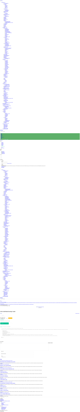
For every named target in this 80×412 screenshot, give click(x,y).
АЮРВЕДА (4, 2)
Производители (3, 409)
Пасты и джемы (5, 181)
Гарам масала (6, 72)
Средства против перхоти (8, 48)
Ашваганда (5, 185)
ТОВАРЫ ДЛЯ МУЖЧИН (74, 302)
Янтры (4, 259)
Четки (4, 258)
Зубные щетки (6, 46)
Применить (1, 159)
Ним (5, 175)
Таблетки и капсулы (6, 3)
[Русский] (3, 151)
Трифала (5, 17)
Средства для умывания (7, 199)
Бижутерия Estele (6, 264)
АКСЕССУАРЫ (4, 95)
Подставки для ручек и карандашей (9, 102)
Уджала (6, 180)
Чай (4, 227)
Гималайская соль (7, 73)
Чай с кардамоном (7, 234)
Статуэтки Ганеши (7, 257)
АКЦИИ (63, 302)
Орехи (4, 245)
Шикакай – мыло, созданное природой (5, 365)
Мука (4, 82)
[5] (41, 313)
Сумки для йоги (5, 276)
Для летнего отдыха (6, 263)
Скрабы (6, 33)
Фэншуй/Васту (5, 262)
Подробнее (1, 363)
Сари (4, 127)
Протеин (6, 107)
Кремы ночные (6, 30)
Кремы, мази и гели (6, 179)
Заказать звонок (2, 400)
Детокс (5, 188)
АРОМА (4, 83)
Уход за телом (5, 37)
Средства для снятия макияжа (8, 32)
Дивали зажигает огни (3, 386)
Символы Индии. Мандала (4, 372)
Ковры (6, 280)
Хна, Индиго (6, 51)
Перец (6, 237)
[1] (38, 313)
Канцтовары (5, 268)
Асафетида (6, 8)
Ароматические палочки (6, 251)
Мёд (4, 78)
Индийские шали (6, 267)
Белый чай (6, 61)
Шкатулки (6, 283)
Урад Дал (6, 244)
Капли (4, 12)
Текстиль (5, 117)
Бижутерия (5, 96)
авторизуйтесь (2, 319)
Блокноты (6, 270)
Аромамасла (5, 253)
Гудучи (5, 25)
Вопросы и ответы (3, 408)
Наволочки (6, 287)
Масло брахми (6, 10)
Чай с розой (6, 68)
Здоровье (5, 278)
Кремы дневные (7, 197)
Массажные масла (7, 39)
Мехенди (5, 224)
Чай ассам (6, 232)
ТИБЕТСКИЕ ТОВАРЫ (40, 302)
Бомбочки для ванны (7, 210)
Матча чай (6, 63)
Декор (4, 112)
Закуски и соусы (6, 242)
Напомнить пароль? (9, 163)
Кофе (5, 80)
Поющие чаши (5, 93)
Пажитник (6, 5)
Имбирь (6, 6)
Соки (5, 81)
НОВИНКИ (65, 302)
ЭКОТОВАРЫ (4, 103)
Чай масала (6, 65)
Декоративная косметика (6, 55)
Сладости (5, 75)
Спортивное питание (6, 106)
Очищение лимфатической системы (9, 22)
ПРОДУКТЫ (4, 59)
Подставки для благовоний (7, 86)
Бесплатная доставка (2, 302)
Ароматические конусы (6, 254)
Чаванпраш (5, 20)
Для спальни (5, 289)
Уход (4, 277)
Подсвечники (6, 114)
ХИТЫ (67, 302)
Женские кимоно (6, 293)
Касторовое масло (7, 177)
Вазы (5, 284)
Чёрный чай (6, 60)
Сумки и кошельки (6, 265)
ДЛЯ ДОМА (4, 111)
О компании (3, 404)
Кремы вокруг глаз (7, 198)
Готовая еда (5, 249)
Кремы (6, 207)
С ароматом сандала (7, 84)
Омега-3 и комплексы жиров (8, 275)
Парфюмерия (5, 57)
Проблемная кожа (7, 29)
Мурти (4, 90)
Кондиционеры (7, 49)
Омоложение (6, 28)
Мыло (6, 205)
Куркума (6, 69)
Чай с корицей (6, 66)
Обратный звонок (77, 313)
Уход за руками (5, 221)
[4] (40, 313)
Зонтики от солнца (6, 100)
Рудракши (5, 91)
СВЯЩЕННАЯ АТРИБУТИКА (6, 88)
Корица (6, 240)
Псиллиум (6, 173)
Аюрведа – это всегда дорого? (4, 390)
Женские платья (5, 292)
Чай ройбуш (6, 233)
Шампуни (6, 216)
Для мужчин (5, 23)
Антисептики (6, 58)
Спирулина (5, 184)
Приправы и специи (6, 236)
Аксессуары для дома (7, 113)
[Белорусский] (3, 153)
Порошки (5, 4)
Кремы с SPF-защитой (7, 31)
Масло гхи (5, 74)
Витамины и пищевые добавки (7, 105)
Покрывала (6, 285)
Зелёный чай (6, 228)
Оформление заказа (4, 407)
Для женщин (5, 191)
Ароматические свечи (6, 255)
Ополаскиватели (7, 212)
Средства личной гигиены (7, 225)
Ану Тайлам (6, 13)
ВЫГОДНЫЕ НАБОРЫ (5, 296)
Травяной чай (6, 229)
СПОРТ (3, 272)
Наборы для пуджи (6, 94)
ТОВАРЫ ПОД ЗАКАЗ (54, 302)
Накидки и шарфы (6, 128)
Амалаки (6, 171)
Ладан (4, 87)
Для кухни (5, 122)
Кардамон (6, 71)
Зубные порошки (7, 44)
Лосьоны (6, 40)
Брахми (5, 19)
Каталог (2, 169)
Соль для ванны (7, 41)
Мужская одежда (6, 124)
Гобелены (6, 118)
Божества (5, 89)
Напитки (5, 79)
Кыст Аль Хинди (6, 186)
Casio (5, 99)
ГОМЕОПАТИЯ (22, 302)
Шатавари (5, 18)
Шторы (6, 119)
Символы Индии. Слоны (3, 379)
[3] (39, 313)
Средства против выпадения (8, 215)
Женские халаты (6, 125)
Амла (5, 172)
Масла (6, 35)
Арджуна (5, 193)
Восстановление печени (7, 21)
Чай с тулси (6, 235)
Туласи (4, 26)
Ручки (6, 101)
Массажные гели (7, 34)
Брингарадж (6, 7)
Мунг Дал (6, 77)
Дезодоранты (5, 56)
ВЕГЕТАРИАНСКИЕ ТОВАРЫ (6, 271)
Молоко (6, 248)
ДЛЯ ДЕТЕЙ (4, 109)
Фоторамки (6, 115)
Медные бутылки (7, 123)
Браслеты (5, 261)
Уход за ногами (5, 222)
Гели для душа (6, 38)
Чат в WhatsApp (2, 399)
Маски (6, 50)
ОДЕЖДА (4, 291)
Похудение (6, 190)
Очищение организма (7, 189)
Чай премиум (6, 231)
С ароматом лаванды (7, 85)
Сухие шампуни (7, 220)
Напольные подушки (7, 120)
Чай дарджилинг (7, 64)
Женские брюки (5, 126)
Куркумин (6, 15)
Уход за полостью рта (6, 43)
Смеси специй (6, 238)
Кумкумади (6, 9)
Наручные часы (5, 266)
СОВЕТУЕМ (69, 302)
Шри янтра (6, 92)
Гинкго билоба (5, 194)
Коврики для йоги (6, 108)
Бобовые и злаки (6, 76)
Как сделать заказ (3, 402)
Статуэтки (6, 281)
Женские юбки (5, 294)
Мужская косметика (6, 223)
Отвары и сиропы (6, 178)
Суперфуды (5, 250)
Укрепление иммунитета (6, 14)
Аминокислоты (7, 274)
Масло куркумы (7, 16)
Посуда (5, 279)
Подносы (6, 116)
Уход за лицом (5, 195)
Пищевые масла (5, 241)
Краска (6, 219)
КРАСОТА (4, 27)
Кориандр (6, 70)
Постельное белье (7, 288)
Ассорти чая (6, 62)
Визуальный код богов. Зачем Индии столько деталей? (7, 361)
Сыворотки (6, 202)
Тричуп (6, 53)
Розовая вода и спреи (7, 36)
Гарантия (2, 403)
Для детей (5, 192)
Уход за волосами (6, 47)
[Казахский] (3, 152)
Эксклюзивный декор (6, 121)
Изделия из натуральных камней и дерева (8, 98)
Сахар (4, 246)
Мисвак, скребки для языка (8, 45)
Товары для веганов (6, 104)
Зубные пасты (6, 211)
